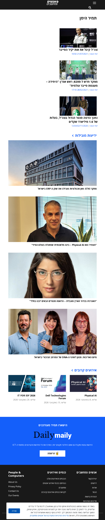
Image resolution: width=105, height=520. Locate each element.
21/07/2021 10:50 (80, 53)
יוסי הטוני (94, 54)
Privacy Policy (14, 486)
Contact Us (13, 491)
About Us (12, 482)
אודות (94, 487)
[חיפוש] (90, 7)
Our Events (13, 495)
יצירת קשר (92, 478)
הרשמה (51, 453)
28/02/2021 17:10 (80, 89)
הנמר (94, 492)
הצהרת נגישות (91, 496)
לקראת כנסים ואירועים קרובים (53, 492)
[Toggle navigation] (93, 2)
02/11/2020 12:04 (80, 125)
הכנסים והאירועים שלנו (56, 478)
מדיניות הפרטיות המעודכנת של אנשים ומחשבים (49, 515)
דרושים (94, 483)
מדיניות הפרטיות (90, 501)
